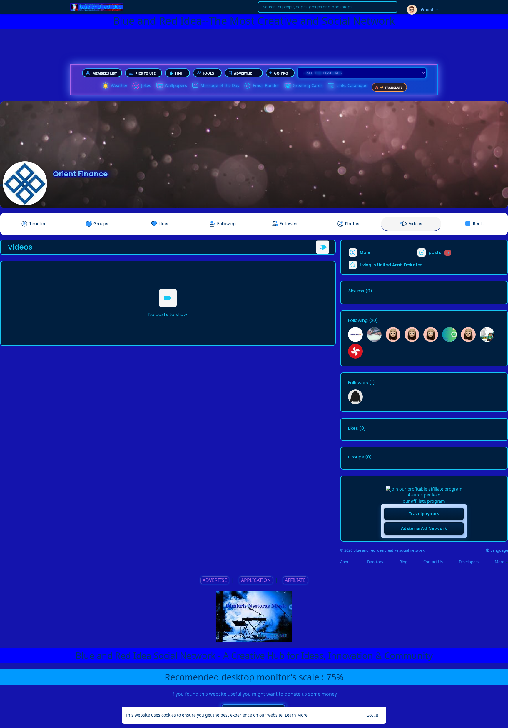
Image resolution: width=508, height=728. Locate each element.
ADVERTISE (215, 580)
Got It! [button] (372, 715)
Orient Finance (80, 174)
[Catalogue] (331, 86)
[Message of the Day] (195, 86)
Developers (469, 562)
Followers (358, 382)
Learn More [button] (296, 715)
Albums (356, 291)
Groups (356, 457)
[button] (327, 7)
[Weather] (105, 86)
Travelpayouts (424, 513)
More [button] (500, 561)
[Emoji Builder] (247, 86)
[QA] (287, 86)
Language (498, 550)
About (345, 562)
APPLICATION (256, 580)
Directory (375, 562)
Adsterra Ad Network (424, 528)
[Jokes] (136, 86)
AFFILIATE (295, 580)
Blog (403, 562)
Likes (353, 428)
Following (358, 320)
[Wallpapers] (159, 86)
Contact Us (433, 562)
